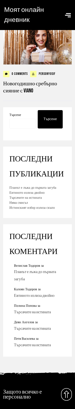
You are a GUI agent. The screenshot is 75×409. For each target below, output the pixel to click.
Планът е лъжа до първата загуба (32, 187)
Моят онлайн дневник (24, 15)
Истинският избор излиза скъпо (32, 207)
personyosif (46, 74)
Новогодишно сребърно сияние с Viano (30, 87)
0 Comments (19, 74)
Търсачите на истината (25, 197)
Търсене (15, 114)
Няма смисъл (18, 202)
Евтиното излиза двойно (27, 192)
